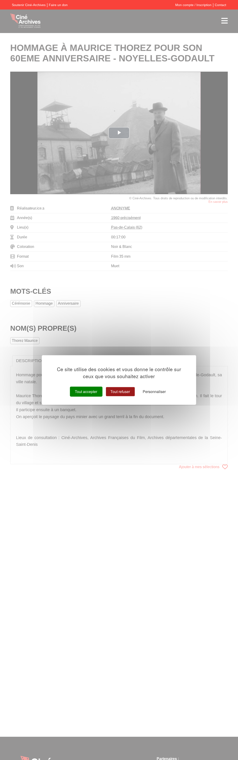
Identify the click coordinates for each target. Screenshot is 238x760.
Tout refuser (120, 391)
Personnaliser (154, 391)
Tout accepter (86, 391)
